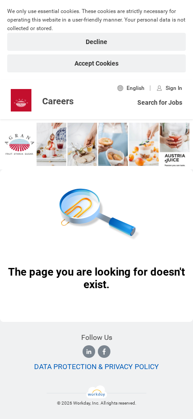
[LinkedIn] (89, 351)
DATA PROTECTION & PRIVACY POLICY (96, 366)
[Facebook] (104, 351)
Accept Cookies (96, 63)
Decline (96, 41)
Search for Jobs (159, 102)
